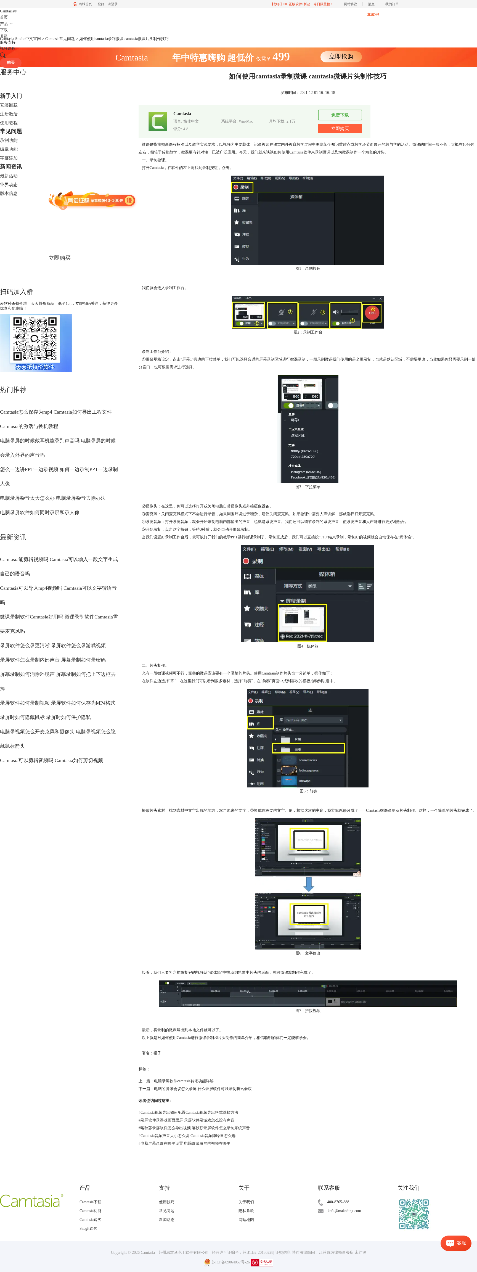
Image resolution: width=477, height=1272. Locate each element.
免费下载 (340, 115)
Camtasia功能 (90, 1211)
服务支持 (7, 42)
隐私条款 (246, 1211)
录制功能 (9, 140)
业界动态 (9, 184)
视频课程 (7, 48)
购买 (11, 62)
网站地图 (246, 1220)
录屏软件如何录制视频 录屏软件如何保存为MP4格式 (57, 703)
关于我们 (246, 1202)
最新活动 (9, 175)
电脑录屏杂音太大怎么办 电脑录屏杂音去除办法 (53, 498)
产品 (4, 24)
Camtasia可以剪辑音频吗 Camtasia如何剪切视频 (51, 760)
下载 (4, 30)
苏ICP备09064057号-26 (230, 1262)
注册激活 (9, 114)
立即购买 (60, 258)
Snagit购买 (88, 1228)
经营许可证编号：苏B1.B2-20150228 (242, 1252)
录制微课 (322, 152)
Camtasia (8, 11)
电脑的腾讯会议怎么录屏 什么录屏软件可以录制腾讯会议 (203, 1089)
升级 (4, 36)
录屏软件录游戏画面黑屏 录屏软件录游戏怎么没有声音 (186, 1120)
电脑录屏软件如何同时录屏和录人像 (40, 512)
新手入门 (11, 96)
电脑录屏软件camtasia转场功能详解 (184, 1081)
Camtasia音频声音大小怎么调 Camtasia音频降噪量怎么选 (187, 1136)
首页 (4, 17)
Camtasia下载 (90, 1202)
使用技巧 (166, 1202)
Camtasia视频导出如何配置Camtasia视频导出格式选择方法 (188, 1112)
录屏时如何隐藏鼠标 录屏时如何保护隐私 (45, 717)
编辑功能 (9, 149)
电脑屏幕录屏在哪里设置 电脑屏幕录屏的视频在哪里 (184, 1143)
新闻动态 (166, 1220)
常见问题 (11, 131)
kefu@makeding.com (344, 1211)
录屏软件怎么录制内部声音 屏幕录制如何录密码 (53, 660)
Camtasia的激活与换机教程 (29, 426)
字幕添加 (9, 158)
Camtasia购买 (90, 1220)
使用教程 (9, 122)
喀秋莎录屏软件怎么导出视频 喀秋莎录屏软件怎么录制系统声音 (194, 1128)
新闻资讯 (11, 166)
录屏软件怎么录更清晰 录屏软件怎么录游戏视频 (53, 645)
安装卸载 (9, 105)
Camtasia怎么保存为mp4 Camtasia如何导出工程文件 (56, 412)
